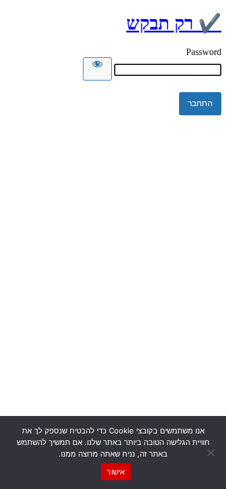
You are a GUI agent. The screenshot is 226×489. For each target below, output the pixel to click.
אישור (116, 471)
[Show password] (97, 69)
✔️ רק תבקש (173, 23)
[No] (211, 452)
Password (203, 52)
